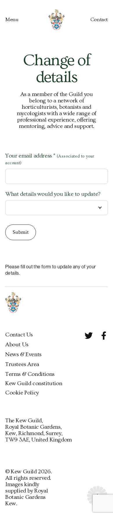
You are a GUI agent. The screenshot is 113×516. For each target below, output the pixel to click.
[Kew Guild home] (57, 19)
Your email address (49, 159)
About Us (16, 344)
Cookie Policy (22, 393)
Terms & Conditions (29, 374)
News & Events (23, 354)
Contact (99, 19)
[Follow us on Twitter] (88, 335)
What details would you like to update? (53, 194)
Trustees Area (22, 364)
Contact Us (19, 335)
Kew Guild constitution (33, 383)
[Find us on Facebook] (103, 335)
